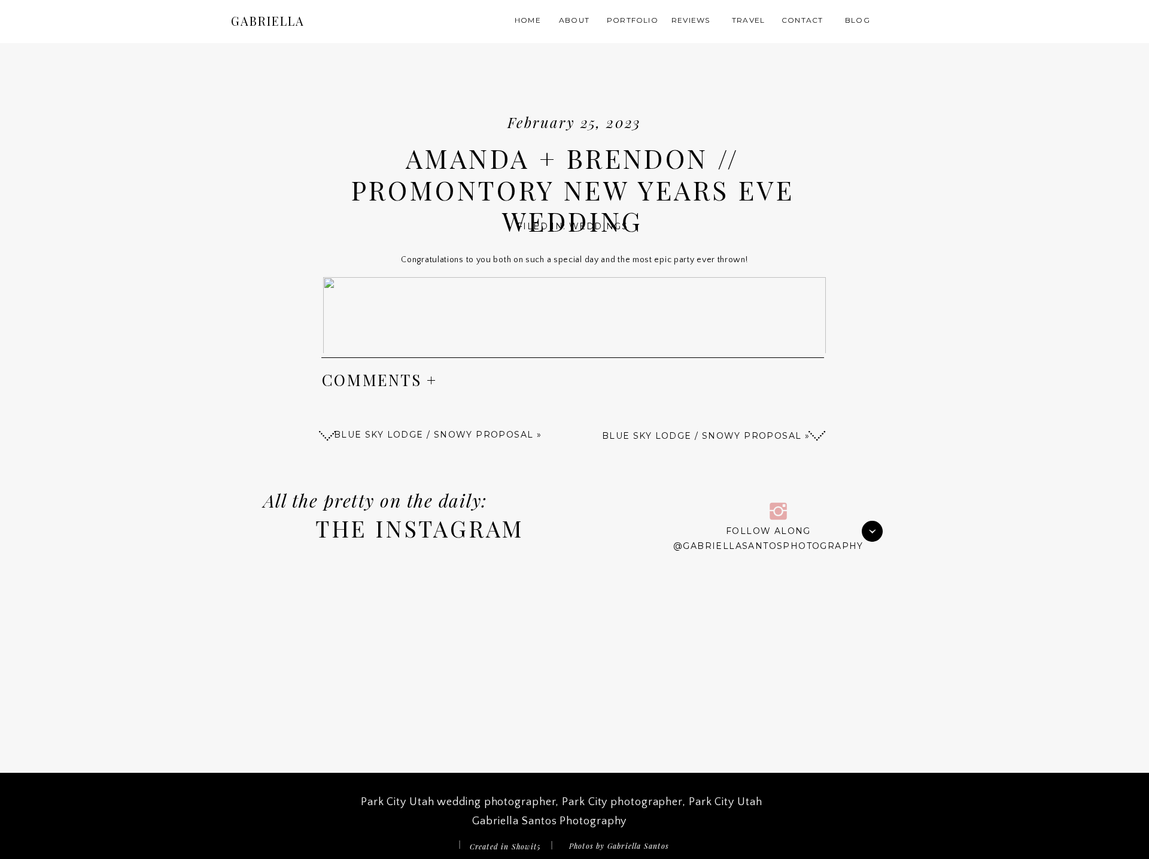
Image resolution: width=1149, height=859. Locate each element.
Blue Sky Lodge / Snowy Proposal (701, 435)
